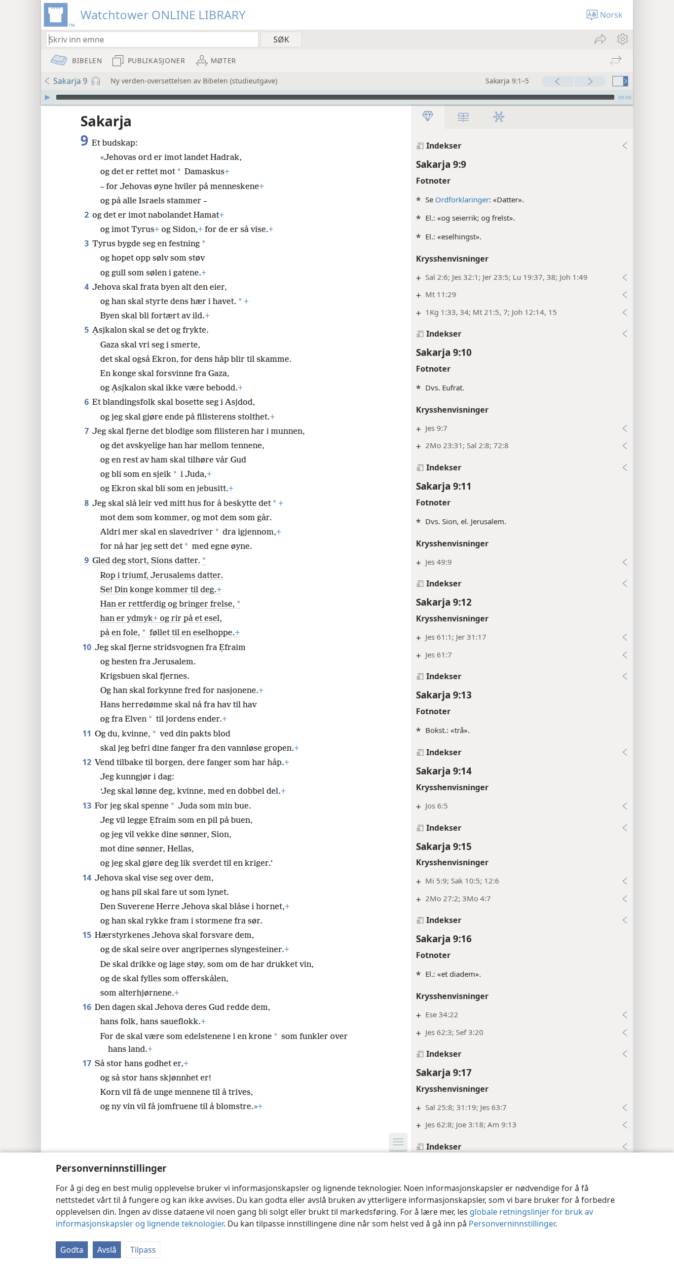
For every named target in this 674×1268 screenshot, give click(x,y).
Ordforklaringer (462, 199)
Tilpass (143, 1249)
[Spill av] (47, 97)
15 (87, 934)
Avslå (106, 1249)
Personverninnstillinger (512, 1223)
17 (87, 1063)
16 (87, 1006)
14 (87, 877)
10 (87, 647)
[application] (337, 97)
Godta (71, 1249)
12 (87, 762)
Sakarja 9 (70, 81)
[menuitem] (622, 39)
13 (87, 805)
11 (87, 733)
